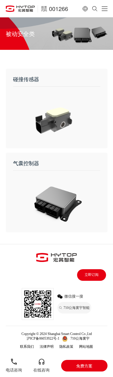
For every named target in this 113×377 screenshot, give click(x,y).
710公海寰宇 (80, 338)
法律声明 (47, 347)
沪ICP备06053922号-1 (43, 338)
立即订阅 (92, 275)
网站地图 (86, 347)
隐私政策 (66, 347)
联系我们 (27, 347)
